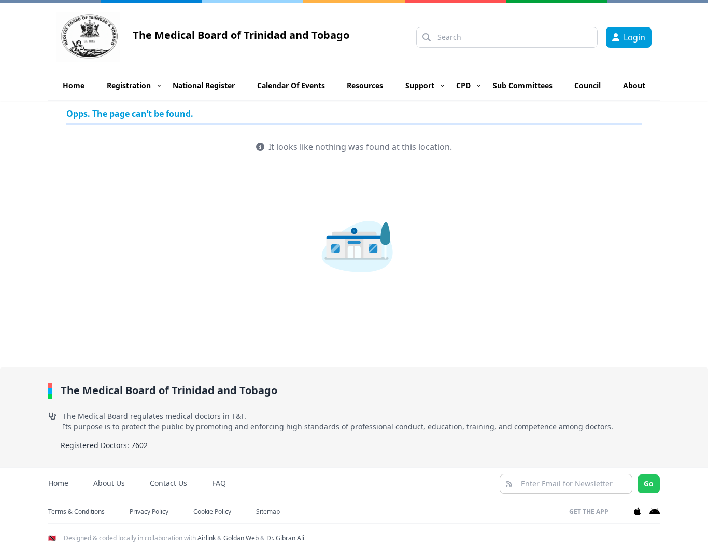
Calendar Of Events (291, 85)
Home (73, 85)
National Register (204, 85)
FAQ (219, 483)
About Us (109, 483)
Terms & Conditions (76, 511)
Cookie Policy (212, 511)
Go (649, 483)
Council (587, 85)
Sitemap (268, 511)
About (634, 85)
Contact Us (168, 483)
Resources (365, 85)
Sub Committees (523, 85)
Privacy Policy (149, 511)
